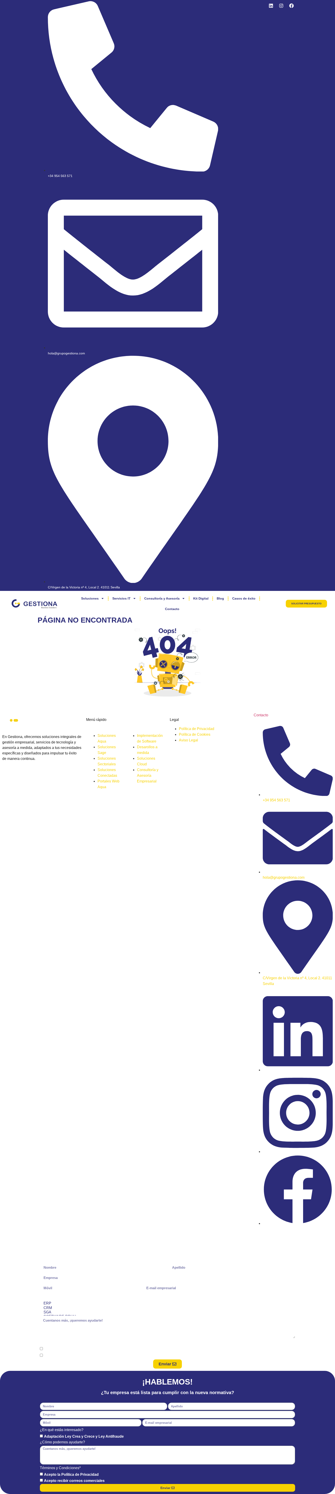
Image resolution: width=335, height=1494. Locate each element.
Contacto (172, 609)
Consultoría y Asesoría (162, 598)
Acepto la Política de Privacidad (71, 1349)
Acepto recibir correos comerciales (74, 1356)
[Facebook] (291, 5)
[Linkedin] (271, 5)
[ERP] (167, 1303)
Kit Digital (201, 598)
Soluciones (90, 598)
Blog (220, 598)
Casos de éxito (243, 598)
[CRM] (167, 1308)
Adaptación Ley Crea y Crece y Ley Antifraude (84, 1436)
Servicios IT (121, 598)
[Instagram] (281, 5)
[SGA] (167, 1312)
